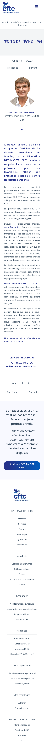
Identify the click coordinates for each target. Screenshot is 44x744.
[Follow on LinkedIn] (22, 129)
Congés (22, 574)
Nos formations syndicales (22, 604)
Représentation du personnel (22, 673)
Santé (22, 584)
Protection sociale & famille (22, 579)
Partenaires (22, 544)
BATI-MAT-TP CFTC (22, 511)
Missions (22, 518)
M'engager (22, 596)
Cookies (22, 735)
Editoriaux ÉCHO (22, 643)
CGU (22, 740)
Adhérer (22, 703)
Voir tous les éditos (22, 383)
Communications (22, 638)
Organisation (22, 539)
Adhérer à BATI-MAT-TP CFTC (22, 466)
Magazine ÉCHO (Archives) (22, 654)
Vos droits (22, 556)
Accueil (5, 22)
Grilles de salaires (22, 569)
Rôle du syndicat (22, 683)
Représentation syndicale (22, 678)
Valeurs (22, 529)
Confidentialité (22, 730)
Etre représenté (22, 665)
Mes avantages (22, 695)
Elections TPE (22, 619)
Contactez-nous (22, 708)
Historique (22, 534)
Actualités (15, 22)
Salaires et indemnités (22, 563)
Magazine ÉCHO (22, 649)
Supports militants (22, 614)
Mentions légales (22, 724)
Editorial (25, 22)
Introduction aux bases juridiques (22, 609)
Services (22, 524)
